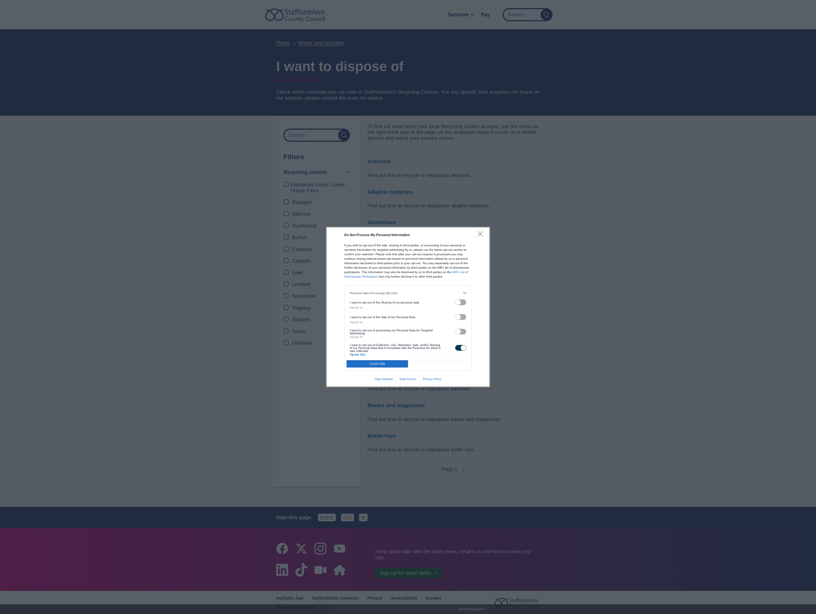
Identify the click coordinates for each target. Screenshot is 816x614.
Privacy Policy (432, 379)
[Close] (481, 235)
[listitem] (408, 293)
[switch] (460, 302)
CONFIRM (377, 364)
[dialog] (408, 307)
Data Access (408, 379)
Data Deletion (384, 379)
